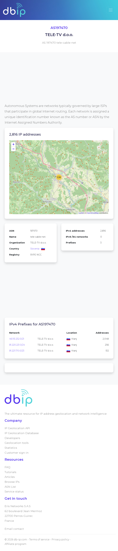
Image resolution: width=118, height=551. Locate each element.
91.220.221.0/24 (17, 344)
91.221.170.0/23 (16, 350)
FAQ (7, 467)
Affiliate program (15, 544)
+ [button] (13, 144)
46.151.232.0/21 (16, 338)
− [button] (13, 149)
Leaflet (81, 213)
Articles (10, 476)
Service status (14, 491)
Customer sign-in (17, 452)
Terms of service (39, 539)
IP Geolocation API (17, 428)
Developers (12, 438)
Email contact (14, 528)
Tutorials (10, 472)
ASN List (10, 486)
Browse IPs (12, 481)
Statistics (11, 447)
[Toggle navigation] (110, 10)
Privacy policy (60, 539)
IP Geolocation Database (22, 433)
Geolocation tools (17, 442)
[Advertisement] (59, 81)
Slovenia (34, 248)
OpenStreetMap (93, 213)
